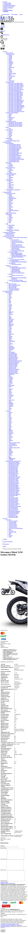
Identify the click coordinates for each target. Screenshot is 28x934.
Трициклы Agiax (12, 366)
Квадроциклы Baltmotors (14, 511)
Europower (11, 197)
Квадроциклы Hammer (14, 512)
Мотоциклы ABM (13, 354)
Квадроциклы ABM (13, 492)
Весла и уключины (15, 249)
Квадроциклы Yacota (13, 465)
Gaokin (10, 381)
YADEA (11, 454)
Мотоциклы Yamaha (16, 271)
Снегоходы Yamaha (13, 520)
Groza (10, 397)
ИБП (7, 223)
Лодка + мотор (9, 52)
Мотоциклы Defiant (13, 357)
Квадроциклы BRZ (13, 502)
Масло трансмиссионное (14, 285)
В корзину (3, 883)
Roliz (10, 335)
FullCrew (11, 388)
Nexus (10, 417)
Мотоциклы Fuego (13, 359)
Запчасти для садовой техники (16, 280)
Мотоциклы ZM (12, 368)
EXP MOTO (11, 374)
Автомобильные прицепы (9, 5)
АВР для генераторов (11, 212)
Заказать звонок (5, 14)
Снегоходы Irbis (12, 522)
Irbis (10, 299)
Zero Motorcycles (12, 353)
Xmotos (10, 337)
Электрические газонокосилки (13, 189)
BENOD (11, 451)
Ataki (10, 309)
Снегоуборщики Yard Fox (15, 144)
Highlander (11, 403)
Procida (10, 392)
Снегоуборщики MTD (14, 150)
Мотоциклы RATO (13, 371)
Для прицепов (12, 263)
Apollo (10, 329)
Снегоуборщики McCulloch (15, 155)
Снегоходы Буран (13, 524)
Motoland (11, 325)
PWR (10, 332)
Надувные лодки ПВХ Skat (15, 99)
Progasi (10, 331)
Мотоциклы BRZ (13, 355)
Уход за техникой (13, 286)
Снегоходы (8, 519)
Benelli (10, 305)
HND (10, 211)
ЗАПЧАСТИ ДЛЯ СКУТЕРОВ (18, 267)
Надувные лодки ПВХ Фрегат (16, 91)
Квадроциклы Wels (13, 475)
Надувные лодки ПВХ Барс (15, 104)
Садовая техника (7, 2)
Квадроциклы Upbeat (14, 491)
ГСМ (7, 282)
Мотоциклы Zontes (13, 365)
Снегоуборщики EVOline (14, 145)
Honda (10, 69)
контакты (3, 30)
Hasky (10, 316)
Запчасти (8, 265)
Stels (10, 79)
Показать (3, 931)
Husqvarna (11, 187)
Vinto (10, 393)
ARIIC (10, 450)
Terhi (10, 137)
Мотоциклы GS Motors (14, 369)
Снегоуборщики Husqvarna (15, 148)
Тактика (11, 132)
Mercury (10, 55)
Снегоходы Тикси (13, 527)
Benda (10, 386)
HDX (10, 68)
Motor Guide (11, 117)
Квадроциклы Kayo (13, 467)
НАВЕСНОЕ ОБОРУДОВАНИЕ (19, 261)
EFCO (10, 181)
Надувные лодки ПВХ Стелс (15, 88)
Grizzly (10, 135)
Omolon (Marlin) (12, 73)
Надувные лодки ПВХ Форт (15, 109)
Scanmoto (11, 404)
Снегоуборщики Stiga (14, 160)
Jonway (10, 437)
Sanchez (10, 402)
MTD (10, 176)
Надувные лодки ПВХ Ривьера (16, 84)
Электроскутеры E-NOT (14, 442)
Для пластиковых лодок (16, 245)
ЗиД (10, 344)
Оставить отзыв (4, 882)
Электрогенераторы (10, 193)
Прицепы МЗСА (10, 233)
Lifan (10, 208)
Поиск (21, 14)
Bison (10, 326)
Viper (10, 439)
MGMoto (11, 321)
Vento (10, 307)
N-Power (11, 226)
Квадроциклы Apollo (13, 480)
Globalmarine (12, 80)
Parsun (10, 66)
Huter (10, 171)
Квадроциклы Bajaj (13, 501)
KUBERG (11, 377)
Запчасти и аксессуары (8, 6)
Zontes (10, 448)
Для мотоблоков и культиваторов (19, 281)
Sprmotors (11, 406)
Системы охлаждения (14, 289)
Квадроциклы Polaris (13, 489)
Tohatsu (10, 57)
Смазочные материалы (14, 288)
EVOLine (11, 188)
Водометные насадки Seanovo (16, 124)
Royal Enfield (12, 352)
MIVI (10, 401)
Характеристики (4, 641)
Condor (10, 65)
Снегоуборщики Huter (14, 154)
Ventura (10, 228)
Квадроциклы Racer (13, 507)
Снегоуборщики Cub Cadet (15, 146)
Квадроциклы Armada (14, 478)
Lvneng (10, 446)
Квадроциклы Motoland (14, 487)
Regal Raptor (11, 348)
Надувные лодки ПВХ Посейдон (16, 105)
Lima (10, 428)
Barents (10, 134)
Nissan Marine (12, 76)
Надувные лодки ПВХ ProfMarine (16, 106)
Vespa (10, 419)
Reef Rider (11, 62)
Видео (2, 645)
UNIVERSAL (12, 341)
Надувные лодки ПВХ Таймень (16, 89)
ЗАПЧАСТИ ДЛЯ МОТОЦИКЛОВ (15, 270)
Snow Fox (11, 530)
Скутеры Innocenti (13, 445)
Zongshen (11, 199)
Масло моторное (12, 283)
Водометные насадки (11, 121)
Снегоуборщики (10, 143)
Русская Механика (13, 474)
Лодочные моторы (10, 54)
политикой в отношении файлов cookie (10, 924)
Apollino (11, 379)
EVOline (11, 200)
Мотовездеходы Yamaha (14, 463)
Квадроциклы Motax (13, 486)
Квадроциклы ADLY (13, 470)
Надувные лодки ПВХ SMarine (16, 101)
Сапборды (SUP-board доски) (13, 140)
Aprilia (10, 308)
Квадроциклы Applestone (14, 494)
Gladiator (11, 63)
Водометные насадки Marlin (15, 123)
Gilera (10, 423)
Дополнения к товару (6, 643)
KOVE (10, 376)
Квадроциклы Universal (14, 490)
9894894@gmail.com (15, 909)
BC (9, 456)
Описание (3, 642)
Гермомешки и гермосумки (17, 250)
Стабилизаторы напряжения (12, 230)
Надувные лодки (10, 82)
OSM (10, 536)
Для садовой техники (14, 260)
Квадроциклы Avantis (14, 464)
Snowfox (11, 535)
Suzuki (10, 78)
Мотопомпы (9, 214)
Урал (10, 351)
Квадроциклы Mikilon (14, 485)
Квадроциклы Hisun (13, 498)
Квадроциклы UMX (13, 517)
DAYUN (11, 396)
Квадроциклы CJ (13, 514)
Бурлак (10, 77)
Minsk (10, 322)
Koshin (10, 220)
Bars (10, 534)
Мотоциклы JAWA (13, 370)
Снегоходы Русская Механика (16, 528)
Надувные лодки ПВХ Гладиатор (16, 111)
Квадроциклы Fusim (13, 497)
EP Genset (11, 203)
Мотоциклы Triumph (13, 373)
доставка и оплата (3, 26)
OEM (10, 390)
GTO (10, 398)
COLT (10, 391)
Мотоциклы (9, 292)
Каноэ (7, 127)
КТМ (10, 302)
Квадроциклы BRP (13, 472)
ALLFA (10, 72)
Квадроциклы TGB (13, 509)
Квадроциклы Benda (13, 513)
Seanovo (10, 61)
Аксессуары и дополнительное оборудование (16, 237)
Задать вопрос (14, 14)
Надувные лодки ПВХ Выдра (15, 102)
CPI (9, 441)
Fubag (10, 201)
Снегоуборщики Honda (14, 149)
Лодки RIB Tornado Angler (15, 90)
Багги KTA (11, 496)
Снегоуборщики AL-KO (14, 156)
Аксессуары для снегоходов (17, 259)
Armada (10, 380)
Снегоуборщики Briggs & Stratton (16, 159)
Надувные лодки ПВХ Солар (15, 98)
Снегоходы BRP (12, 532)
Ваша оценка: (4, 848)
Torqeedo (11, 118)
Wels (10, 300)
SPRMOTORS (12, 458)
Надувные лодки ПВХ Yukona (16, 93)
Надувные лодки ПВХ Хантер (16, 87)
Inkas (10, 128)
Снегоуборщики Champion (15, 157)
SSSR (10, 338)
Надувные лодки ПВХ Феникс (16, 107)
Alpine (10, 533)
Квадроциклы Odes (13, 516)
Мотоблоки (8, 162)
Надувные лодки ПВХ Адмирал (16, 85)
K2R (10, 375)
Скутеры (8, 410)
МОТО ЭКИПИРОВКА (17, 254)
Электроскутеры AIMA (14, 447)
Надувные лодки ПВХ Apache (16, 94)
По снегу (5, 9)
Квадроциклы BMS (13, 495)
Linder (10, 131)
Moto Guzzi (11, 324)
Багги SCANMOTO (13, 508)
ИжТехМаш (11, 385)
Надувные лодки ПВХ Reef (15, 110)
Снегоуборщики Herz (14, 151)
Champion (11, 165)
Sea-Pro (10, 58)
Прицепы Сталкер (10, 234)
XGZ (10, 384)
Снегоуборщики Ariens (14, 161)
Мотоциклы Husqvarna (14, 362)
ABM (10, 425)
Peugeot (10, 431)
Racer (10, 294)
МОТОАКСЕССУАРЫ (16, 253)
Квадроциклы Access (13, 481)
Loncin (10, 327)
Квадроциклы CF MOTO (14, 476)
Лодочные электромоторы (12, 112)
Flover (10, 115)
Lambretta (11, 452)
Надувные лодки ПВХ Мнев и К (16, 100)
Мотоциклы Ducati (13, 358)
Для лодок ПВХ (15, 239)
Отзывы (2, 646)
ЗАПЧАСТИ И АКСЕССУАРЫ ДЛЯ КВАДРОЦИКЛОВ (18, 256)
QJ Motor (11, 382)
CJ (9, 387)
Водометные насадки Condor (15, 126)
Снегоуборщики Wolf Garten (15, 153)
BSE (10, 330)
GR (9, 315)
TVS (10, 407)
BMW (10, 313)
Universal (11, 436)
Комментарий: (4, 880)
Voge (10, 342)
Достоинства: (4, 859)
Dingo (10, 529)
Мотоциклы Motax (13, 364)
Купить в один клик (10, 883)
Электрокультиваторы (11, 173)
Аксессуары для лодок (16, 241)
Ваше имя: (3, 846)
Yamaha (10, 56)
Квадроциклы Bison (13, 468)
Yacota (10, 204)
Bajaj (10, 310)
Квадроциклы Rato (13, 505)
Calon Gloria (11, 67)
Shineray (11, 336)
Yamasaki (11, 343)
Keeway (10, 421)
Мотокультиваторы (10, 167)
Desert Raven (12, 347)
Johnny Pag (11, 319)
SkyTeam (11, 349)
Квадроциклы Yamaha (14, 462)
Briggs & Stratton (12, 198)
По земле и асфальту (8, 7)
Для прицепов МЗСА (16, 264)
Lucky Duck (11, 399)
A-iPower (11, 209)
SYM (10, 435)
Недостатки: (3, 870)
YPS (10, 409)
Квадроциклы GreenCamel (15, 506)
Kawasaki (11, 320)
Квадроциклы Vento (13, 479)
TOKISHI (11, 459)
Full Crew (11, 314)
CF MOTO (11, 395)
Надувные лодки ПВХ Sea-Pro (16, 95)
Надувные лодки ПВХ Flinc (15, 96)
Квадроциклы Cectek (13, 473)
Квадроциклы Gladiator (14, 503)
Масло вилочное (12, 287)
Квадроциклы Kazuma (14, 483)
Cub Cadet (11, 182)
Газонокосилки (9, 179)
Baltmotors (11, 311)
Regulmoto (11, 333)
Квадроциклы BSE (13, 484)
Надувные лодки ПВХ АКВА (15, 83)
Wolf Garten (11, 175)
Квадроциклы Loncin (13, 500)
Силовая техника (7, 4)
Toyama (10, 71)
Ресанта (10, 166)
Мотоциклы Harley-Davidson (15, 360)
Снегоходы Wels (12, 523)
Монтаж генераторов (13, 210)
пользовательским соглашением (8, 925)
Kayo (10, 298)
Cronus (10, 304)
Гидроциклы (9, 138)
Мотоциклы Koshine (13, 363)
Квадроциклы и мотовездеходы (13, 461)
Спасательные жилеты (16, 244)
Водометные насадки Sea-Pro (15, 122)
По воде (5, 1)
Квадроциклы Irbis (13, 469)
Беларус (10, 164)
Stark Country (12, 225)
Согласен (3, 930)
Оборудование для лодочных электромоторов (18, 248)
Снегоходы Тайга (13, 525)
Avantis (10, 297)
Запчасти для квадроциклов (17, 272)
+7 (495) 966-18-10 (5, 34)
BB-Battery (11, 227)
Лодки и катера (9, 129)
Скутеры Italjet (12, 443)
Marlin (10, 60)
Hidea (10, 74)
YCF (10, 303)
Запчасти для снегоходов (17, 275)
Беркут (10, 133)
